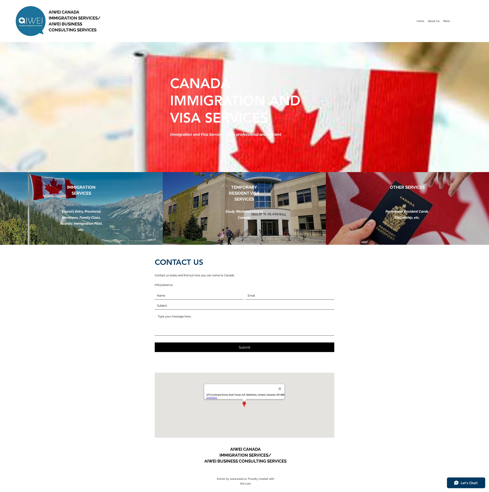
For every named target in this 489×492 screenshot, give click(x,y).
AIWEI (55, 12)
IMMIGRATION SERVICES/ (74, 17)
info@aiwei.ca (163, 285)
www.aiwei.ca (238, 478)
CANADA (70, 12)
